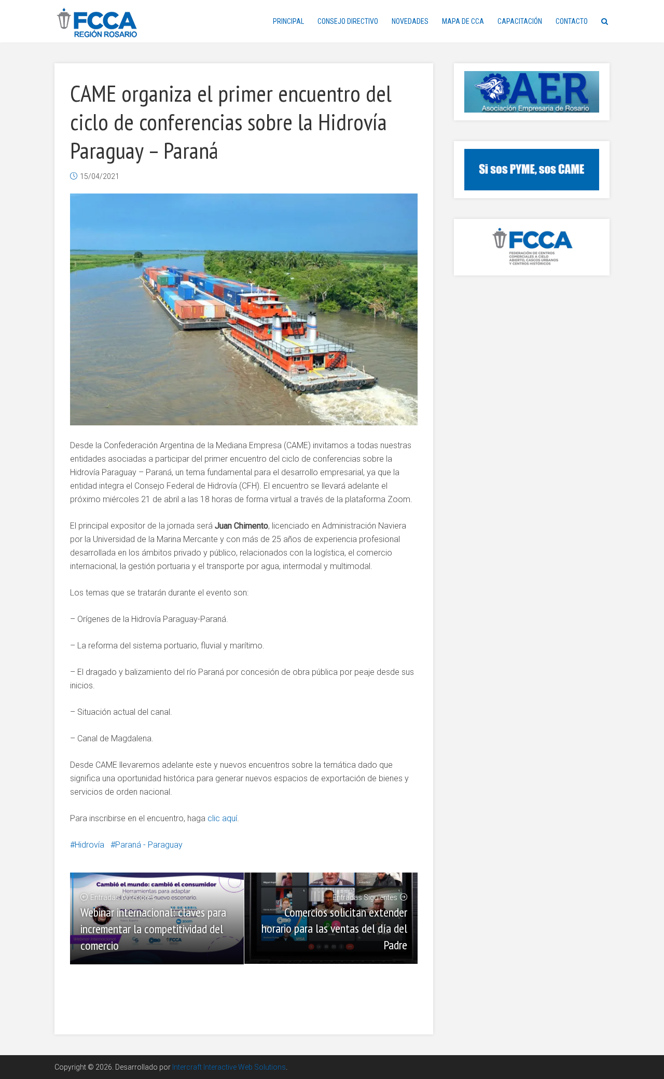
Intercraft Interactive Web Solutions (229, 1067)
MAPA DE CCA (463, 21)
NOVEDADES (410, 21)
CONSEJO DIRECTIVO (347, 21)
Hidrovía (89, 845)
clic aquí (222, 818)
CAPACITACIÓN (519, 21)
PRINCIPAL (288, 21)
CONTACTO (572, 21)
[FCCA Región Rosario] (97, 23)
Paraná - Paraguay (149, 845)
